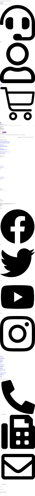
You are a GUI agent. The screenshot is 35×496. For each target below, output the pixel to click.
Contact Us (2, 374)
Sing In (1, 84)
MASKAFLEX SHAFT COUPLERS (15, 125)
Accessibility (2, 358)
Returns (1, 360)
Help (0, 41)
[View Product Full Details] (2, 141)
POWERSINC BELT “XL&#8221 (5, 142)
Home (0, 125)
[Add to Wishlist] (6, 132)
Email (0, 204)
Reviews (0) (4, 133)
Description (1, 133)
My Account (2, 364)
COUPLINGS (3, 125)
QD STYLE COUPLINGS (8, 125)
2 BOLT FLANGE (2, 153)
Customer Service (3, 372)
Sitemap (1, 368)
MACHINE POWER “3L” (4, 146)
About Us (1, 356)
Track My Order (2, 369)
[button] (17, 123)
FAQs (1, 376)
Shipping (1, 361)
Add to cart (4, 132)
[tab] (1, 133)
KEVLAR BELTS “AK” (3, 149)
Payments (1, 366)
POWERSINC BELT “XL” (7, 141)
